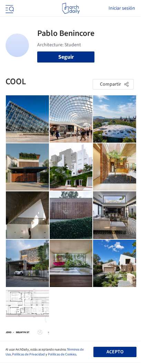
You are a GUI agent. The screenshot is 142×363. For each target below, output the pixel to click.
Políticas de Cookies (62, 354)
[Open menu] (9, 8)
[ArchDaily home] (71, 8)
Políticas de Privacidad (28, 354)
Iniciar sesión (122, 8)
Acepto (114, 351)
